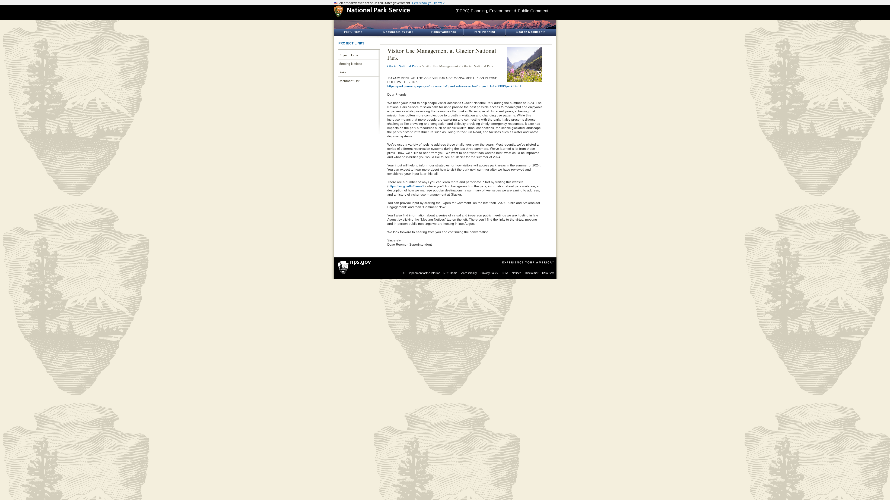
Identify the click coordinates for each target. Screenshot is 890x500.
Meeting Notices (350, 64)
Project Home (348, 55)
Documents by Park (398, 32)
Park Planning (484, 32)
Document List (348, 81)
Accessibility (469, 273)
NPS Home (450, 273)
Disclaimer (531, 273)
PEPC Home (353, 32)
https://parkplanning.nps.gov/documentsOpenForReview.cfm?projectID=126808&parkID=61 (454, 86)
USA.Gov (548, 273)
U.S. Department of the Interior (421, 273)
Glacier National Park (402, 66)
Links (342, 72)
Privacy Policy (489, 273)
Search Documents (531, 32)
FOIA (505, 273)
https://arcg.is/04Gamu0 (406, 186)
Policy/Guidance (443, 32)
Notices (516, 273)
